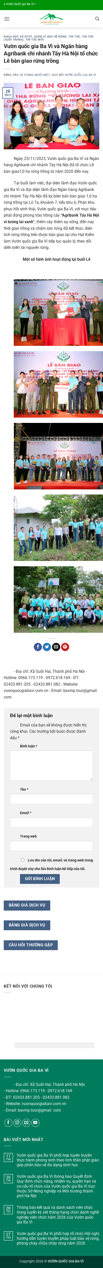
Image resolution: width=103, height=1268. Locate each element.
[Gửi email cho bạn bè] (56, 647)
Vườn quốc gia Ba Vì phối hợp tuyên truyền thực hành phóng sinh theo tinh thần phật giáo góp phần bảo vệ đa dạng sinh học (58, 1160)
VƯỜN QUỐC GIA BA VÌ (80, 75)
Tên (24, 789)
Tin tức (74, 36)
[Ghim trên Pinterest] (65, 647)
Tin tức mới (35, 39)
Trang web (28, 836)
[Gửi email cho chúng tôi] (26, 1123)
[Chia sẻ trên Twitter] (47, 647)
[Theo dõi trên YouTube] (35, 1123)
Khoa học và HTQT (18, 36)
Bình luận (28, 746)
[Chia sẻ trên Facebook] (38, 647)
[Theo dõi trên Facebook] (8, 1123)
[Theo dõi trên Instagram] (17, 1123)
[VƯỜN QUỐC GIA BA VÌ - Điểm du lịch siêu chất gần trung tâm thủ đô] (52, 19)
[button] (7, 19)
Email (25, 813)
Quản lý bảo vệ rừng (50, 36)
